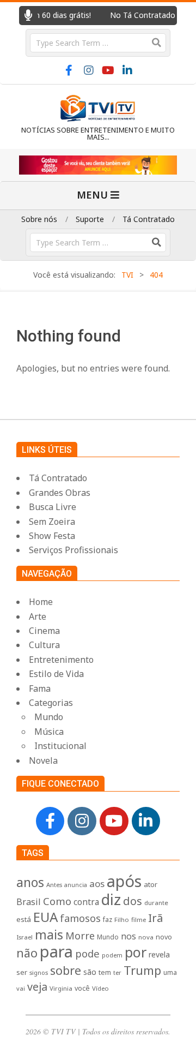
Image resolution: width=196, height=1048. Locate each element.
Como (57, 901)
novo (164, 937)
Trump (142, 970)
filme (138, 919)
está (23, 919)
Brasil (28, 902)
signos (38, 972)
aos (97, 883)
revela (159, 954)
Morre (80, 935)
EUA (45, 917)
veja (37, 986)
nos (128, 936)
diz (111, 899)
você (82, 988)
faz (107, 919)
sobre (65, 970)
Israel (24, 937)
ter (117, 972)
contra (86, 902)
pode (87, 953)
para (56, 951)
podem (112, 955)
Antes (54, 885)
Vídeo (100, 988)
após (124, 880)
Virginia (61, 988)
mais (49, 934)
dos (132, 901)
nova (146, 937)
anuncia (75, 885)
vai (20, 988)
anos (30, 882)
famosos (80, 918)
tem (105, 972)
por (135, 952)
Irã (155, 917)
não (27, 953)
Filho (121, 919)
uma (170, 972)
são (89, 972)
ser (21, 972)
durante (156, 903)
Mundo (108, 936)
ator (150, 884)
